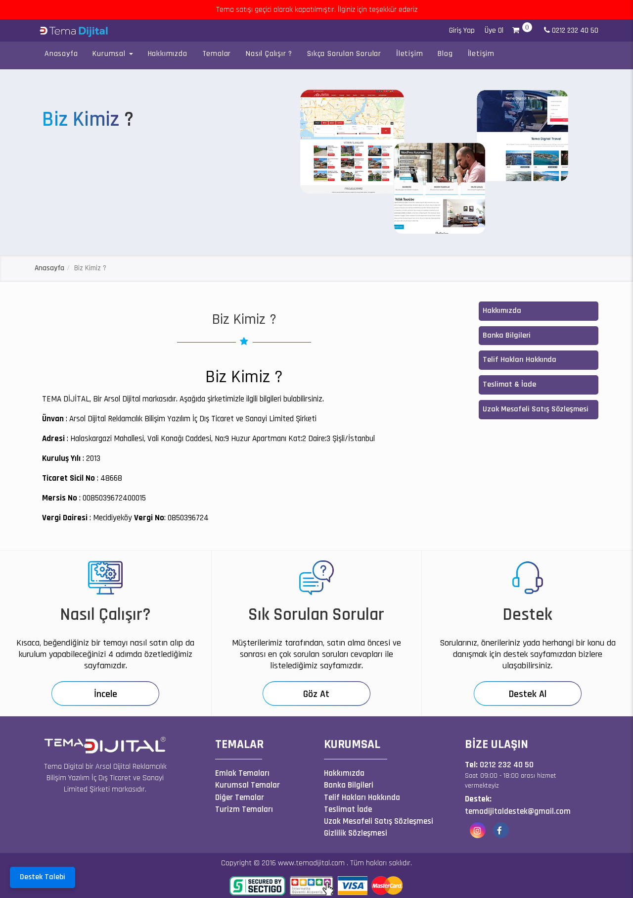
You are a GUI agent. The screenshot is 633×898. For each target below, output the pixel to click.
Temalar (216, 54)
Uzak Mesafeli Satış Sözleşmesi (535, 409)
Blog (445, 54)
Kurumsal (110, 54)
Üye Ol (494, 30)
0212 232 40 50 (574, 30)
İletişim (409, 54)
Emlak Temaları (242, 773)
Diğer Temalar (239, 797)
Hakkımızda (167, 54)
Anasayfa (61, 54)
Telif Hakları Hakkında (519, 359)
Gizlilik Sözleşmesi (355, 833)
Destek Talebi (42, 877)
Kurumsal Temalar (247, 785)
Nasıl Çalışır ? (269, 54)
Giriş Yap (462, 30)
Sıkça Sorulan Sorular (344, 54)
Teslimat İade (348, 809)
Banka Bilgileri (507, 335)
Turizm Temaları (244, 809)
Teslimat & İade (509, 384)
